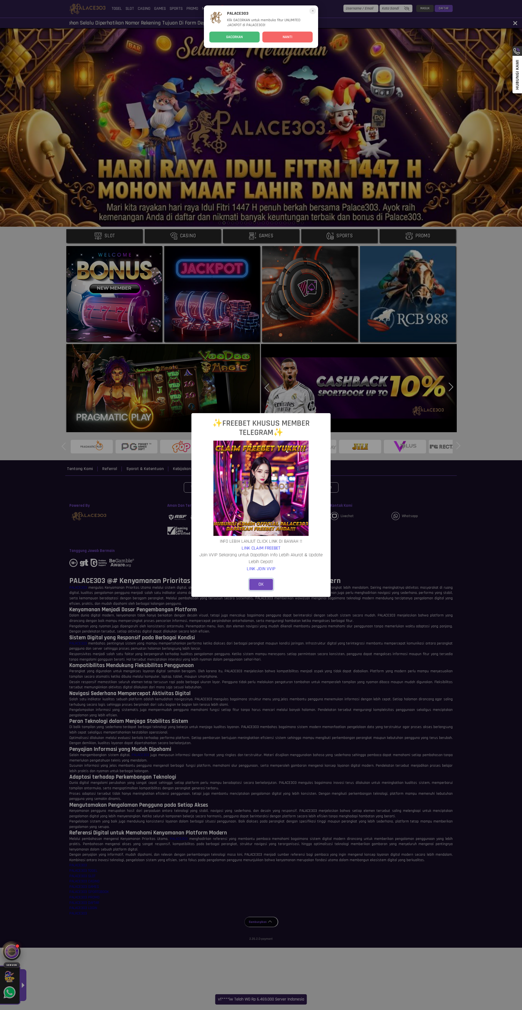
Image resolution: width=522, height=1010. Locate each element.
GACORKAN (234, 37)
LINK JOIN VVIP (261, 569)
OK (261, 584)
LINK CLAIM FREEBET (261, 548)
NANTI (287, 37)
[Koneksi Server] (12, 951)
